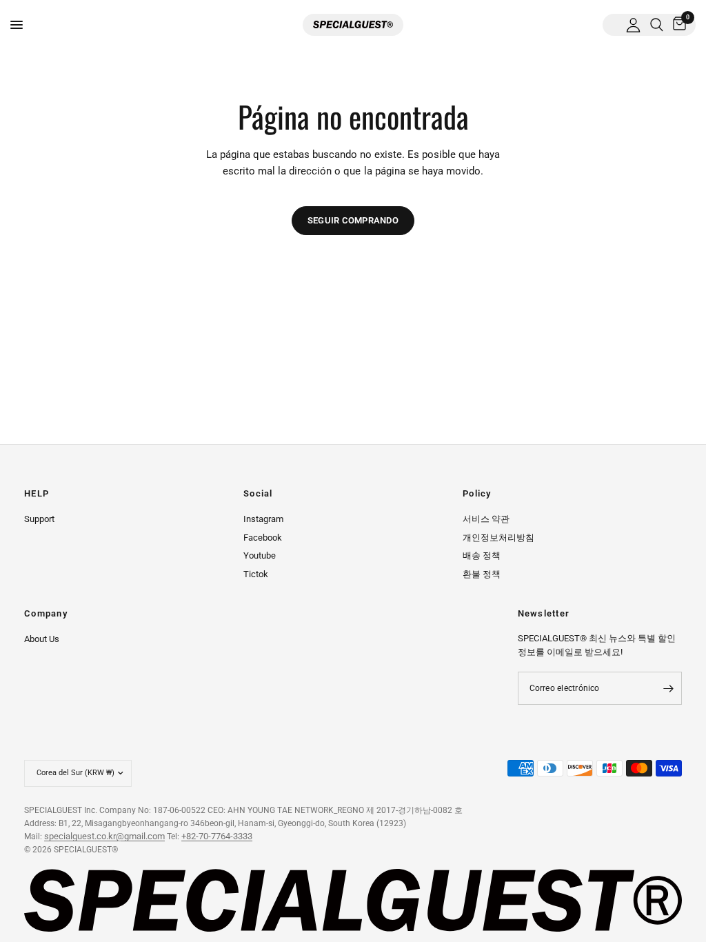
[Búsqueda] (656, 25)
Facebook (262, 537)
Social (258, 494)
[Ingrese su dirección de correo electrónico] (668, 688)
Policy (477, 494)
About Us (41, 639)
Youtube (259, 555)
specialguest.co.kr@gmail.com (104, 836)
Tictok (255, 574)
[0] (677, 25)
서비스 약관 (486, 519)
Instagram (263, 519)
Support (39, 519)
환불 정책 (482, 574)
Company (46, 614)
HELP (36, 494)
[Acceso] (633, 25)
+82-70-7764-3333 (216, 836)
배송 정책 (482, 555)
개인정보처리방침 (498, 537)
